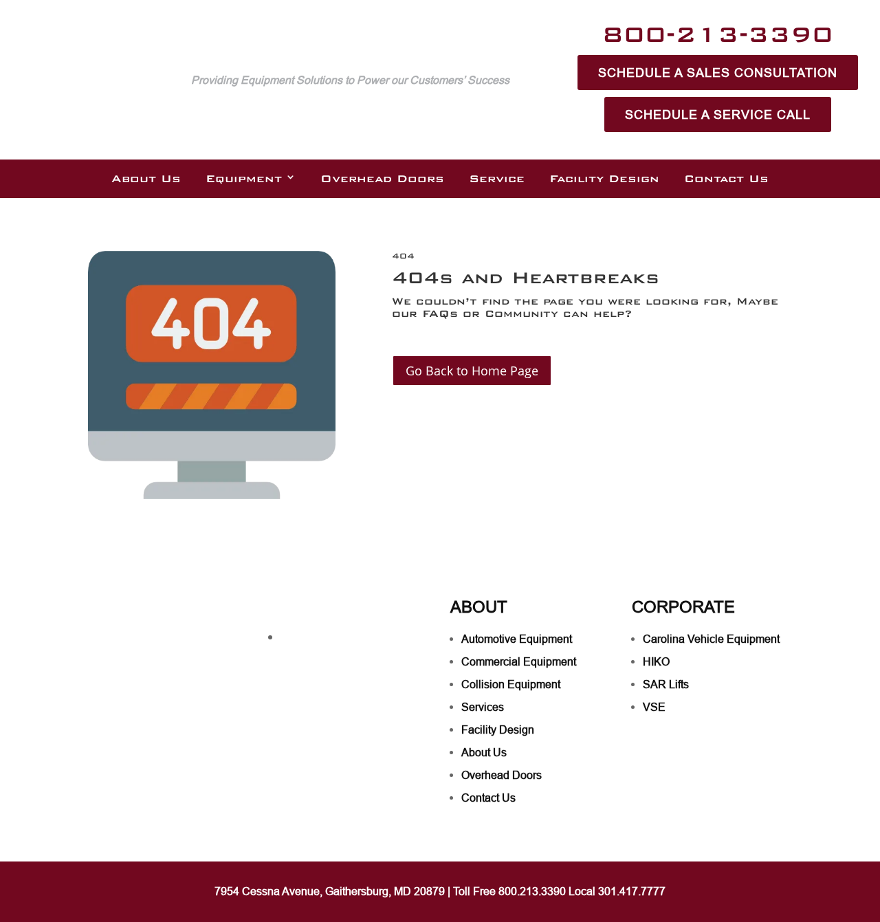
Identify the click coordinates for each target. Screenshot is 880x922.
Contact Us (726, 178)
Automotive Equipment (516, 639)
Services (482, 707)
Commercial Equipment (518, 661)
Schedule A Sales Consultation (717, 72)
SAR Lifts (666, 684)
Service (497, 178)
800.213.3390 (532, 891)
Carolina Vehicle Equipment (711, 639)
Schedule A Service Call (718, 114)
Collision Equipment (510, 684)
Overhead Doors (382, 178)
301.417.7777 (632, 891)
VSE (654, 707)
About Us (146, 178)
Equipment (244, 178)
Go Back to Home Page (472, 370)
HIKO (656, 661)
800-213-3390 (717, 34)
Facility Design (604, 178)
